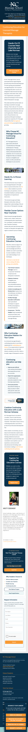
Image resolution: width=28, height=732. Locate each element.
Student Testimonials (7, 683)
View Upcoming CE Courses (14, 71)
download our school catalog (16, 17)
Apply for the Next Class (8, 666)
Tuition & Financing (7, 679)
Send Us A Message (16, 715)
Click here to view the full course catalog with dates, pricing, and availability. (13, 262)
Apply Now (14, 569)
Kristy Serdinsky (9, 508)
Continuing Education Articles (9, 541)
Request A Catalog (16, 728)
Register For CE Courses (16, 724)
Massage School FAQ (7, 681)
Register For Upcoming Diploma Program (16, 719)
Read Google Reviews (14, 593)
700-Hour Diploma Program (9, 665)
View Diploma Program (14, 589)
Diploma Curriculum (7, 678)
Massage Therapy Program (9, 676)
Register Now (14, 482)
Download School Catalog (8, 668)
